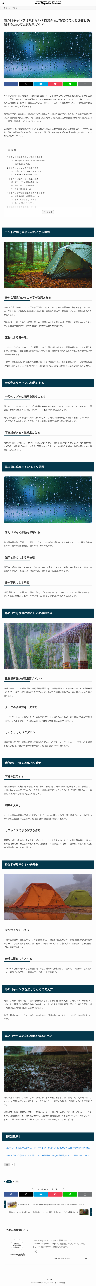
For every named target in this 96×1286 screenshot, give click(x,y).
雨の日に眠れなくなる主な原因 (24, 179)
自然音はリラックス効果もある (24, 168)
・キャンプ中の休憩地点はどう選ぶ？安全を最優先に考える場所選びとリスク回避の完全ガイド (47, 1155)
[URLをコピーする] (85, 84)
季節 (9, 1182)
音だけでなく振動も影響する (26, 182)
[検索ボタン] (3, 3)
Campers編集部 (17, 1254)
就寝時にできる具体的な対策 (23, 207)
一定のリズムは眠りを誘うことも (28, 171)
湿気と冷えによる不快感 (24, 185)
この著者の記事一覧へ (61, 1258)
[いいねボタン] (7, 1164)
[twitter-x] (45, 1279)
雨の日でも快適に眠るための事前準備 (27, 193)
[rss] (51, 1279)
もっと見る (48, 212)
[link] (35, 1251)
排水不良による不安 (23, 189)
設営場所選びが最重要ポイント (27, 196)
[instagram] (48, 1279)
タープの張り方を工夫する (25, 200)
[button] (11, 84)
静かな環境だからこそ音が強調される (30, 160)
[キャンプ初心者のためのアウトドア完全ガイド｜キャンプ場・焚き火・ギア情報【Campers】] (48, 3)
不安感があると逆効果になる (26, 175)
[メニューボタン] (93, 3)
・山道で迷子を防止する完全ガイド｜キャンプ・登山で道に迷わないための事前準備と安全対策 (47, 1148)
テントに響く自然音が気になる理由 (26, 157)
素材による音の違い (23, 164)
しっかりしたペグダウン (24, 203)
